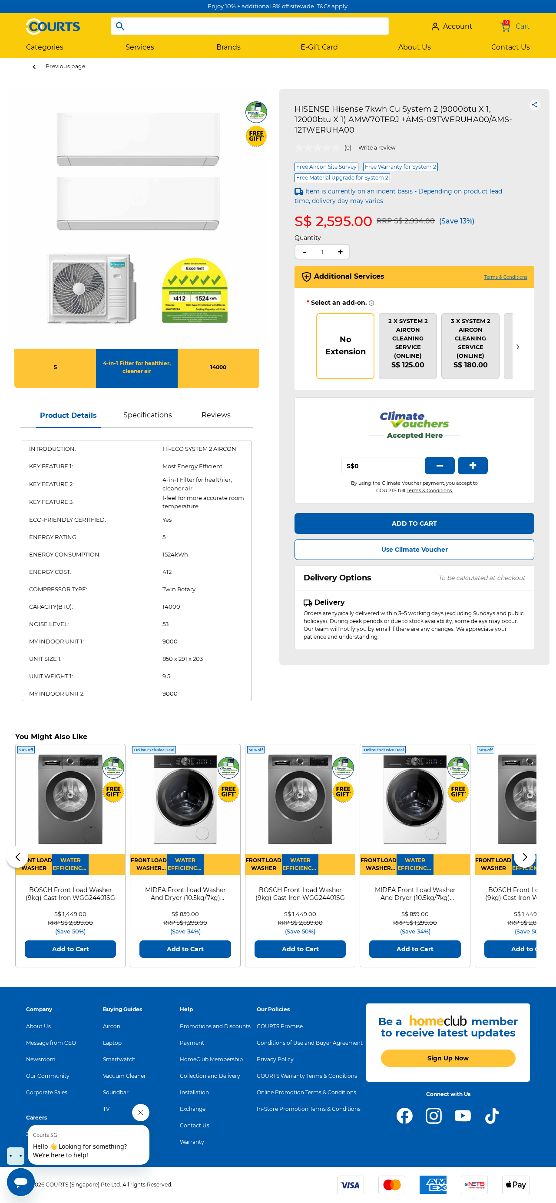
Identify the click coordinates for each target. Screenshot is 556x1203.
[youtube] (463, 1115)
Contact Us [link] (510, 47)
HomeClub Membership (211, 1059)
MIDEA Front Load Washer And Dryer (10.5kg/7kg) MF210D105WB (185, 894)
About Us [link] (414, 47)
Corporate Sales (46, 1092)
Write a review (377, 147)
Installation (194, 1092)
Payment (192, 1043)
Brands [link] (228, 47)
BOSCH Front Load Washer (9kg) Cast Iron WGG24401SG (70, 894)
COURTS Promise (280, 1026)
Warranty (192, 1142)
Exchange (192, 1109)
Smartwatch (119, 1059)
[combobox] (250, 26)
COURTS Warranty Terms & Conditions (307, 1076)
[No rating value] (319, 147)
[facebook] (405, 1115)
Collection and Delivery (210, 1076)
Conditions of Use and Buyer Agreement (310, 1043)
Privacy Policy (275, 1059)
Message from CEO (51, 1043)
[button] (17, 857)
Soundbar (116, 1092)
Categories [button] (44, 47)
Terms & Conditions (505, 277)
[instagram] (434, 1115)
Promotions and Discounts (215, 1026)
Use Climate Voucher (414, 549)
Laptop (112, 1043)
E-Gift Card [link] (319, 47)
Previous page (65, 66)
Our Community (48, 1076)
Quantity (308, 238)
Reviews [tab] (216, 415)
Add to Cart (414, 523)
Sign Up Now (448, 1058)
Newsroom (41, 1059)
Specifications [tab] (147, 415)
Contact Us (194, 1125)
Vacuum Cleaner (124, 1076)
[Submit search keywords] (120, 26)
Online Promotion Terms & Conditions (306, 1092)
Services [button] (140, 47)
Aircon (111, 1026)
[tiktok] (492, 1115)
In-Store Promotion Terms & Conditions (309, 1109)
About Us (38, 1026)
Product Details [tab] (68, 415)
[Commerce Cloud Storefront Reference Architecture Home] (53, 23)
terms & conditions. (430, 490)
